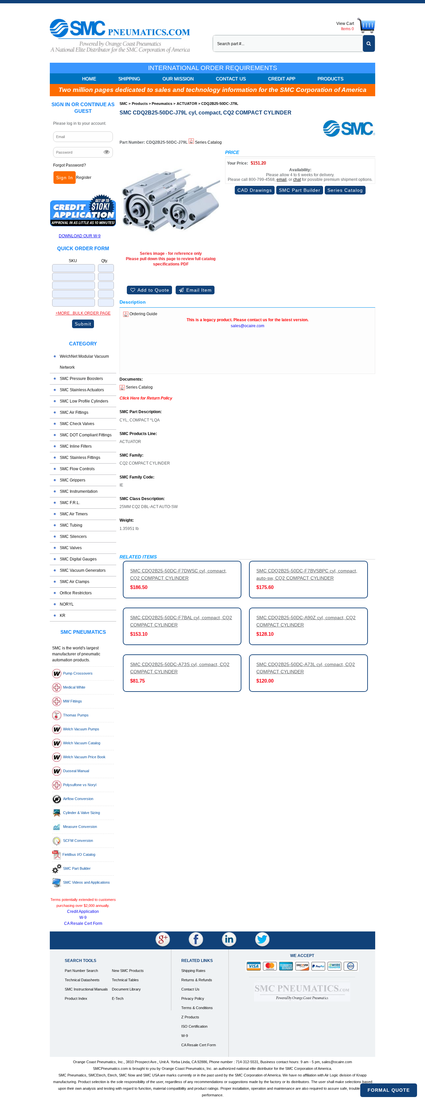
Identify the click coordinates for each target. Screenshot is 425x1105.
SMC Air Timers (74, 514)
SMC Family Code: (137, 477)
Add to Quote (152, 290)
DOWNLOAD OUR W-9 (80, 236)
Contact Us (231, 78)
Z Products (190, 1017)
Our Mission (178, 78)
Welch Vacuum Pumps (81, 729)
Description (133, 302)
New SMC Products (128, 971)
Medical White (74, 687)
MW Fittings (72, 701)
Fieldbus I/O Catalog (78, 854)
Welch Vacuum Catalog (81, 743)
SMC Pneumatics (83, 632)
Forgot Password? (69, 165)
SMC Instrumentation (79, 491)
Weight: (127, 520)
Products (330, 78)
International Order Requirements (212, 67)
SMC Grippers (72, 480)
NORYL (67, 604)
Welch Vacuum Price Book (84, 757)
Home (89, 78)
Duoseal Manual (76, 771)
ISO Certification (194, 1026)
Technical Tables (125, 980)
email (282, 179)
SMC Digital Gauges (78, 559)
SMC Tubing (71, 525)
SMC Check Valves (77, 423)
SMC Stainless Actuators (82, 390)
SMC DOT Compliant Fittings (86, 435)
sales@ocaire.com (247, 326)
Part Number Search (81, 971)
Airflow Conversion (78, 799)
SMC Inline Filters (76, 446)
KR (62, 615)
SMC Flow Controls (77, 469)
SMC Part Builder (77, 868)
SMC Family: (131, 455)
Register (83, 177)
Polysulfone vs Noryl (79, 785)
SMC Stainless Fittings (80, 457)
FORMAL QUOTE (389, 1090)
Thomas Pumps (76, 715)
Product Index (76, 998)
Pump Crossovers (78, 673)
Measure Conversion (80, 827)
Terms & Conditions (197, 1008)
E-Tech (118, 998)
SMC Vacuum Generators (83, 570)
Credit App (281, 78)
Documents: (131, 379)
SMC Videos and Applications (86, 882)
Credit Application (83, 911)
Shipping (129, 78)
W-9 (83, 917)
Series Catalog (208, 142)
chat (297, 179)
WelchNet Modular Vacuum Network (84, 362)
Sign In (64, 177)
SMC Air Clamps (74, 581)
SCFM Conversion (78, 841)
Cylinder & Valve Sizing (81, 813)
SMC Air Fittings (74, 412)
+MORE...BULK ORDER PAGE (83, 313)
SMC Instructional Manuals (86, 989)
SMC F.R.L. (70, 502)
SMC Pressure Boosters (81, 378)
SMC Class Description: (142, 498)
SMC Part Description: (141, 411)
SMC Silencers (73, 536)
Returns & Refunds (196, 980)
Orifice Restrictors (76, 593)
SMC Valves (71, 548)
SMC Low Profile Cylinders (84, 401)
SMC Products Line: (138, 433)
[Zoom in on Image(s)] (170, 199)
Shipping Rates (193, 971)
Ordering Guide (142, 314)
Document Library (126, 989)
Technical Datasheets (82, 980)
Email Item (198, 290)
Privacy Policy (192, 998)
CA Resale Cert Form (83, 923)
